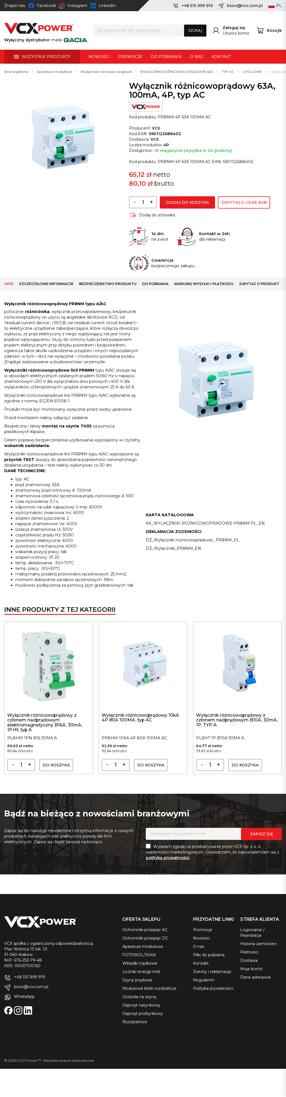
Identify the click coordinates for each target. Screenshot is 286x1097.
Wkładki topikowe (139, 963)
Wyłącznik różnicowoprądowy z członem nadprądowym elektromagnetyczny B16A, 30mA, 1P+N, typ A (44, 722)
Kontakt (201, 963)
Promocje (202, 929)
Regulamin (203, 980)
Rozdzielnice (134, 1021)
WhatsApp (24, 996)
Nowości (201, 938)
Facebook (46, 5)
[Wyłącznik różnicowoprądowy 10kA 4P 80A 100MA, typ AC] (143, 666)
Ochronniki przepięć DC (145, 938)
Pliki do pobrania (209, 954)
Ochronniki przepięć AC (145, 929)
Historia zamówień (258, 943)
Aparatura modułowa (142, 946)
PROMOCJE (130, 56)
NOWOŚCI (99, 56)
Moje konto (251, 968)
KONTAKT (221, 56)
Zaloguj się (234, 27)
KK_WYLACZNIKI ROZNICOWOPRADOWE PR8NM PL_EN (205, 523)
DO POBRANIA (166, 56)
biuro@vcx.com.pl (245, 5)
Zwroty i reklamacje (212, 971)
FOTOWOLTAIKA (139, 954)
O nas (198, 946)
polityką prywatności (167, 857)
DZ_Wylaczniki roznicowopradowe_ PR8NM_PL (192, 539)
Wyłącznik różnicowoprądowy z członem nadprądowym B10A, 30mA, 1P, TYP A (237, 720)
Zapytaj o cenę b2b (244, 202)
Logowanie (251, 929)
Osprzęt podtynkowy (142, 1013)
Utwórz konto (236, 33)
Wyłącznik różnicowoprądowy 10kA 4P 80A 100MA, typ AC (140, 718)
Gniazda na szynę (139, 996)
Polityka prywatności (213, 988)
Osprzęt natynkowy (141, 1005)
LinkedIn (107, 5)
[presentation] (274, 702)
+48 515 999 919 (197, 5)
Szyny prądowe (137, 980)
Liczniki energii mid (141, 971)
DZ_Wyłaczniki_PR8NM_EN (173, 548)
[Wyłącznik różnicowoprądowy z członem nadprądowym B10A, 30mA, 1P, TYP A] (237, 666)
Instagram (77, 5)
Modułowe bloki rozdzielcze (149, 988)
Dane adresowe (255, 977)
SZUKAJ (195, 30)
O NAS (196, 56)
